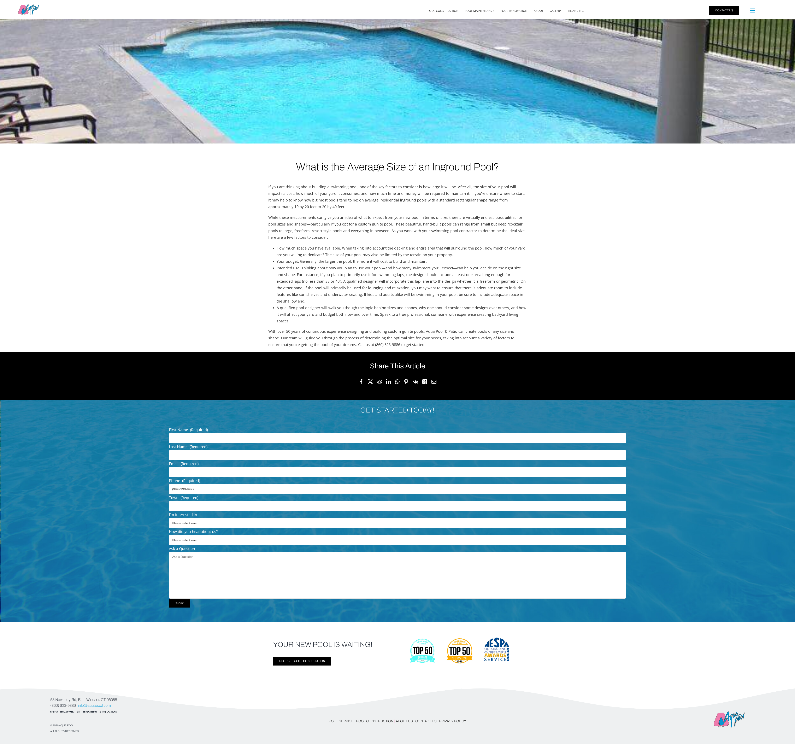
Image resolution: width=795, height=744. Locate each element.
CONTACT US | (426, 721)
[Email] (433, 382)
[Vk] (415, 382)
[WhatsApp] (397, 382)
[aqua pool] (28, 6)
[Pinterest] (406, 382)
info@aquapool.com (94, 705)
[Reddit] (379, 382)
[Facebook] (361, 382)
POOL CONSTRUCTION (374, 721)
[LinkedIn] (388, 382)
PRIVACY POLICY (452, 721)
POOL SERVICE (341, 721)
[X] (370, 382)
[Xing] (424, 382)
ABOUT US (405, 721)
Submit (179, 603)
